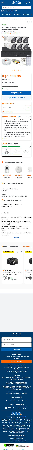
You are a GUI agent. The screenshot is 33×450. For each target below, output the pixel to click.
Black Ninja (17, 14)
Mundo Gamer (6, 14)
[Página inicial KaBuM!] (16, 2)
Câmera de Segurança (25, 19)
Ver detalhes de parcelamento (10, 86)
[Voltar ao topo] (16, 413)
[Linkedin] (22, 400)
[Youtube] (18, 400)
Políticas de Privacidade (16, 438)
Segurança (14, 19)
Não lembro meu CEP (7, 112)
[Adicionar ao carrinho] (21, 252)
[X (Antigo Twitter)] (14, 400)
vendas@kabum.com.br (16, 373)
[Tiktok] (26, 400)
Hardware (26, 14)
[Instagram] (10, 400)
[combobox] (16, 7)
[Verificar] (9, 445)
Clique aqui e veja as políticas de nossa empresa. (20, 432)
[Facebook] (6, 400)
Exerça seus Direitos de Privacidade (16, 441)
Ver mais (4, 138)
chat (17, 371)
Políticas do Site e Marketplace (16, 435)
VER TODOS (26, 247)
